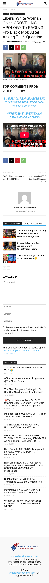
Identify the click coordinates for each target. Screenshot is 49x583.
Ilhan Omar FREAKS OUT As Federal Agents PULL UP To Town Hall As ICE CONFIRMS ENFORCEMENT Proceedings (23, 466)
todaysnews (14, 14)
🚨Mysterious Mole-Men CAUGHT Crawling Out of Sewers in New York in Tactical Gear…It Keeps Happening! (24, 403)
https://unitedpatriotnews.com (24, 211)
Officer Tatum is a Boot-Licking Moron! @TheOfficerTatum (29, 246)
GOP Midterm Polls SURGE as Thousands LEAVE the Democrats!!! (23, 480)
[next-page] (8, 268)
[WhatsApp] (23, 47)
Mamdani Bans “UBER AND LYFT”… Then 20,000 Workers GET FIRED (25, 415)
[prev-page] (4, 268)
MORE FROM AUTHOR (33, 224)
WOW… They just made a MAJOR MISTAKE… (13, 177)
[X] (11, 47)
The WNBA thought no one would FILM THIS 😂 (24, 369)
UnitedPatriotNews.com (13, 41)
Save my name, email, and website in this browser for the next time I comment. (24, 330)
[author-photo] (24, 203)
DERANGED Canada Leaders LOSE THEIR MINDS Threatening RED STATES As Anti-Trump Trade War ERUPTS (25, 438)
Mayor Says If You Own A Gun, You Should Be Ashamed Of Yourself (22, 491)
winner (22, 14)
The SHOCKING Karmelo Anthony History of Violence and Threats (21, 426)
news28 (12, 10)
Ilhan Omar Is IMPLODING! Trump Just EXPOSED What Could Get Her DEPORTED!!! (24, 452)
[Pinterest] (17, 47)
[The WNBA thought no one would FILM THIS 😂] (9, 258)
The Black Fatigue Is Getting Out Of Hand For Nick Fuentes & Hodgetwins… (31, 233)
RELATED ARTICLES (12, 224)
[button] (4, 3)
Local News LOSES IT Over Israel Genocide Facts (37, 179)
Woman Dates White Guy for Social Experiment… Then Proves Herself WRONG (22, 503)
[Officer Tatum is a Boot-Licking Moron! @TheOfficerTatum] (9, 246)
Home (5, 10)
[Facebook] (5, 47)
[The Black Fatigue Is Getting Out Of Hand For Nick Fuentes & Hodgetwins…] (9, 233)
